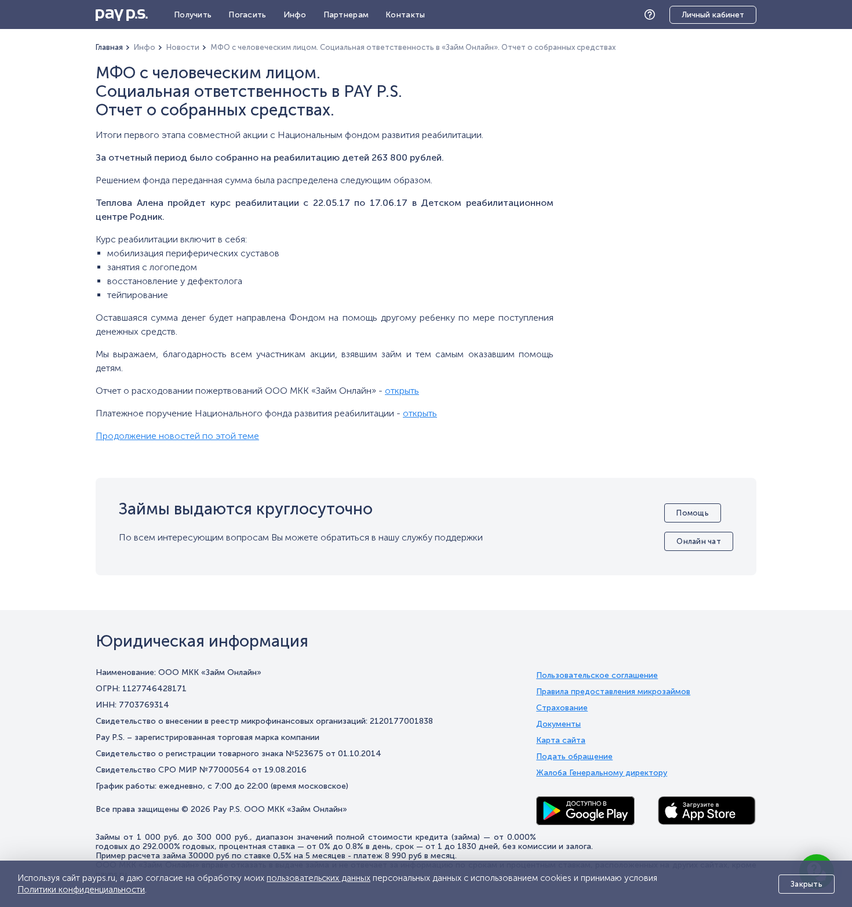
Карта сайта (560, 740)
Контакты (405, 15)
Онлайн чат (698, 541)
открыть (402, 390)
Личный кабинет (713, 15)
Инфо (295, 15)
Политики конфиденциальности (81, 889)
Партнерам (346, 15)
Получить (193, 15)
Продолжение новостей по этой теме (177, 435)
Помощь (653, 14)
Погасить (247, 15)
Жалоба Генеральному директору (601, 773)
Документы (558, 724)
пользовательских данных (318, 878)
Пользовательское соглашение (597, 675)
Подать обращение (574, 756)
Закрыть (806, 884)
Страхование (562, 708)
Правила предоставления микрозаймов (613, 691)
